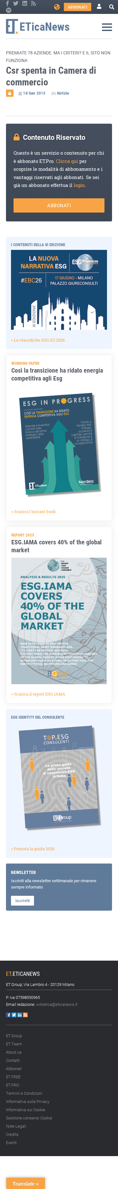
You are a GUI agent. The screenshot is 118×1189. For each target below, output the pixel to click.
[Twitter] (16, 3)
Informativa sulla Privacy (27, 1101)
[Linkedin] (25, 3)
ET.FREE (13, 1077)
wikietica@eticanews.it (56, 1004)
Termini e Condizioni (24, 1093)
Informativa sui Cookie (25, 1109)
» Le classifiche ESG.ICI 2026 (38, 340)
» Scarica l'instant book (33, 511)
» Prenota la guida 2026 (32, 848)
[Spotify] (8, 10)
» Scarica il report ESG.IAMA (38, 694)
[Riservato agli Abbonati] (10, 93)
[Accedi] (99, 7)
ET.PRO (12, 1085)
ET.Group (14, 1035)
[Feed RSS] (33, 3)
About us (14, 1052)
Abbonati (77, 6)
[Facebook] (8, 3)
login (79, 185)
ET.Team (14, 1044)
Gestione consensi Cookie (29, 1118)
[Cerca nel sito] (111, 7)
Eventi (11, 1142)
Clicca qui (67, 161)
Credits (12, 1134)
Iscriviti (22, 900)
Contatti (13, 1060)
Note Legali (16, 1126)
